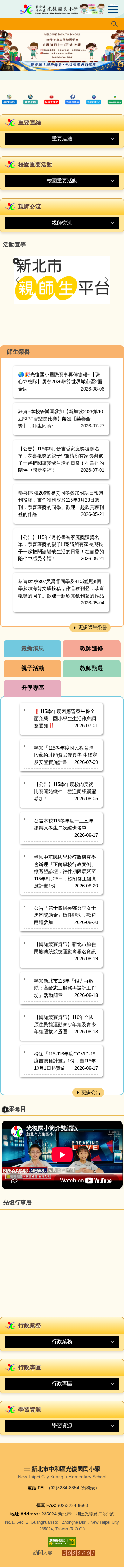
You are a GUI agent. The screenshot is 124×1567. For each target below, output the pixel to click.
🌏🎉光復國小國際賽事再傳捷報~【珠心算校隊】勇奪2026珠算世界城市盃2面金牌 (60, 382)
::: (7, 4)
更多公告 (90, 1092)
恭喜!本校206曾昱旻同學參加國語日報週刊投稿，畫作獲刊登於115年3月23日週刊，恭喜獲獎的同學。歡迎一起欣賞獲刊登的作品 (61, 503)
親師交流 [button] (62, 222)
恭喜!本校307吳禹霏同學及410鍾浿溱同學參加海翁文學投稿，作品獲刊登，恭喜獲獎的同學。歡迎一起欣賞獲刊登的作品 (61, 588)
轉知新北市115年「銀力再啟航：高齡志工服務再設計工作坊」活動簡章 (65, 988)
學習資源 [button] (62, 1425)
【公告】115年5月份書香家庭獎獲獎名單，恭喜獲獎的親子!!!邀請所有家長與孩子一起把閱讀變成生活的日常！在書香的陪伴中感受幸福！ (61, 459)
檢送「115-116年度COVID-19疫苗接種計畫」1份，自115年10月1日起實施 (65, 1061)
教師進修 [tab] (91, 648)
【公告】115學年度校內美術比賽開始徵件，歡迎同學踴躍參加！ (65, 791)
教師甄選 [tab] (91, 668)
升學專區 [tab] (32, 688)
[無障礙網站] (62, 1541)
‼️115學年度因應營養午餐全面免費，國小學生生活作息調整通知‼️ (65, 718)
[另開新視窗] (9, 99)
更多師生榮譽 (92, 627)
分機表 (88, 1487)
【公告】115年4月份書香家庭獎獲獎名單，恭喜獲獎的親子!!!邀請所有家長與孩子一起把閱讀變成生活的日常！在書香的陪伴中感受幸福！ (61, 547)
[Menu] (113, 10)
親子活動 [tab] (32, 668)
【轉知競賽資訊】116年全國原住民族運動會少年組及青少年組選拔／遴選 (65, 1024)
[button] (62, 24)
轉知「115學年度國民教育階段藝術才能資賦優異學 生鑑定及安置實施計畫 (65, 755)
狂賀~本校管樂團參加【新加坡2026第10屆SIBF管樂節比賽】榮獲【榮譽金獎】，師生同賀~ (60, 418)
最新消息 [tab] (32, 648)
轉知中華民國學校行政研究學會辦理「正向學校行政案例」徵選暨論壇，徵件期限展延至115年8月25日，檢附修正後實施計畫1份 (65, 871)
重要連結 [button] (62, 138)
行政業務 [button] (62, 1341)
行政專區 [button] (62, 1383)
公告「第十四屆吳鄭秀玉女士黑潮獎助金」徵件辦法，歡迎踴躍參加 (65, 915)
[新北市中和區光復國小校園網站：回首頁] (62, 9)
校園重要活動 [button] (62, 180)
